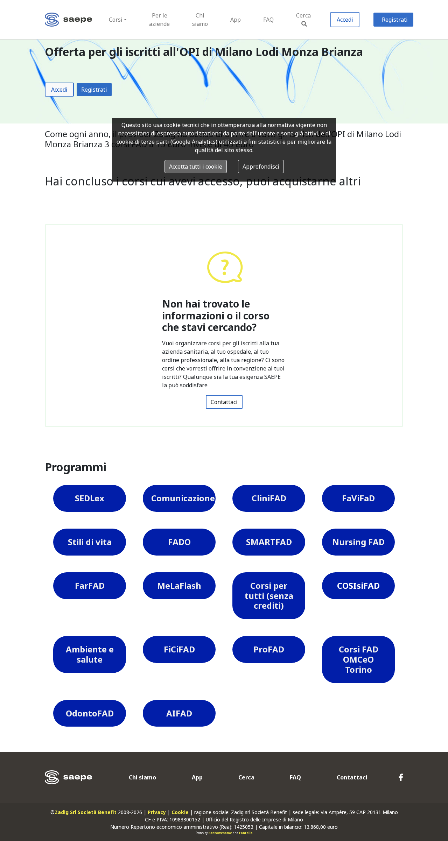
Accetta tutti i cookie (195, 166)
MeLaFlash (179, 585)
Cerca (303, 15)
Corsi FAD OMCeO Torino (358, 659)
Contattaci (224, 402)
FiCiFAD (179, 649)
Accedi (345, 19)
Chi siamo (200, 20)
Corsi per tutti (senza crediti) (269, 596)
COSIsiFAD (358, 585)
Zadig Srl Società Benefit (86, 812)
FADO (179, 541)
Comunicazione (183, 498)
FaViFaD (358, 498)
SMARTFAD (269, 541)
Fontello (246, 833)
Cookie (180, 812)
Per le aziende (159, 20)
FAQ (268, 19)
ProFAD (268, 649)
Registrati (395, 19)
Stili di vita (90, 541)
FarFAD (90, 585)
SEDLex (89, 498)
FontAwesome (220, 833)
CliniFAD (269, 498)
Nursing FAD (358, 541)
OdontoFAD (90, 713)
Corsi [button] (115, 19)
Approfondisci (261, 166)
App (235, 19)
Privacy (157, 812)
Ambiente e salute (90, 654)
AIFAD (179, 713)
